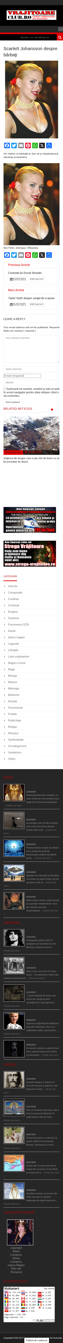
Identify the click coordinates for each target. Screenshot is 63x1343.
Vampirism (14, 752)
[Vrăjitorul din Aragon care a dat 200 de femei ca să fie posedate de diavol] (31, 435)
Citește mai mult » (14, 805)
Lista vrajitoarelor (18, 656)
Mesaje (12, 675)
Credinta (13, 599)
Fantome (13, 618)
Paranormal (15, 707)
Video (11, 758)
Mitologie (13, 688)
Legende (13, 643)
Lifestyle (13, 650)
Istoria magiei (13, 452)
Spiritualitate (37, 279)
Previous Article (19, 265)
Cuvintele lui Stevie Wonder (25, 272)
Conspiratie (15, 592)
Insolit (11, 631)
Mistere (12, 682)
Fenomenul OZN (18, 624)
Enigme (13, 611)
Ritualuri (13, 733)
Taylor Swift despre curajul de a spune (31, 298)
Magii (11, 669)
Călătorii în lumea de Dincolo (40, 841)
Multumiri (13, 694)
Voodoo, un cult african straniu (22, 37)
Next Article (16, 290)
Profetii (12, 714)
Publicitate (14, 720)
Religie (12, 726)
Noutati (12, 701)
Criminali (13, 605)
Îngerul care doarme (36, 893)
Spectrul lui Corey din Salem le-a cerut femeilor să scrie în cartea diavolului (42, 961)
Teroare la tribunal (34, 1041)
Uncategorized (17, 746)
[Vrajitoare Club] (31, 18)
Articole (13, 586)
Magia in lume (17, 662)
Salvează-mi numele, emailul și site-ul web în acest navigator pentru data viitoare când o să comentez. (31, 392)
